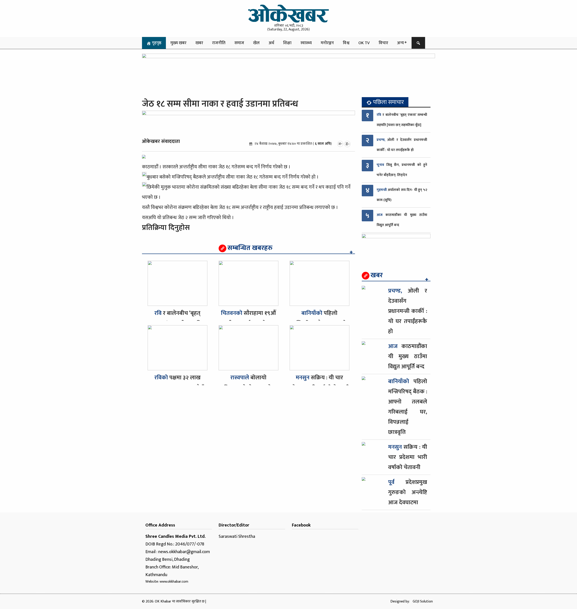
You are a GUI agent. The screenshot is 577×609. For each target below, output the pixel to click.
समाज (239, 42)
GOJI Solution (423, 601)
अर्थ (271, 42)
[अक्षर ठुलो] (347, 144)
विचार (383, 42)
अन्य (400, 42)
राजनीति (218, 42)
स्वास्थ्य (306, 42)
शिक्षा (287, 42)
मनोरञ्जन (327, 42)
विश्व (346, 42)
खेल (256, 42)
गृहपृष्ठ (156, 42)
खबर (199, 42)
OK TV (364, 42)
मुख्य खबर (178, 42)
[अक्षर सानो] (340, 144)
